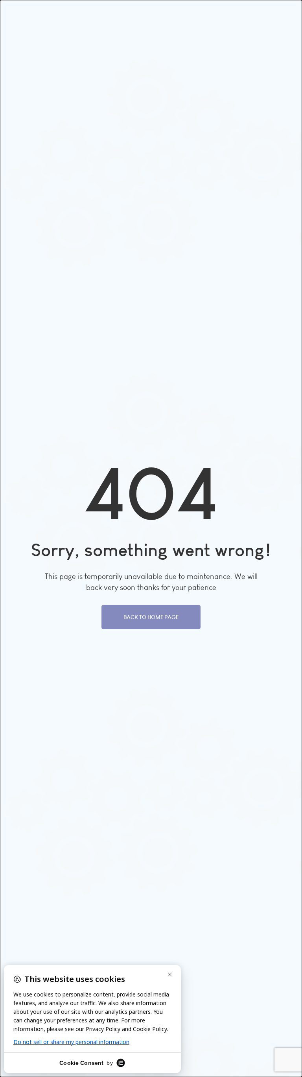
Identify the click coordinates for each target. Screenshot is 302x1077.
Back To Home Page (151, 617)
